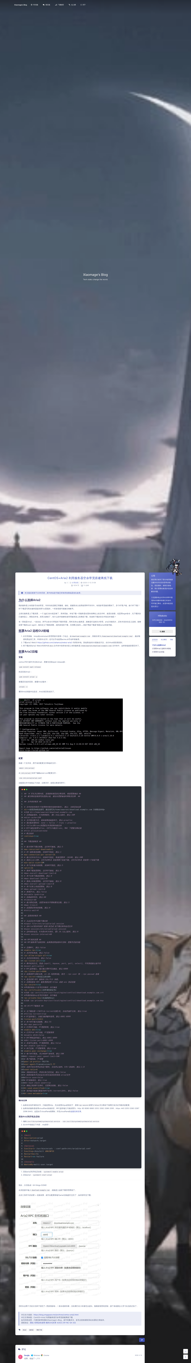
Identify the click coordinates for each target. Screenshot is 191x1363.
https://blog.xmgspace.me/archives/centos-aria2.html (56, 1315)
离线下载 (39, 1330)
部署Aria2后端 (159, 652)
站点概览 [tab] (164, 639)
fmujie (27, 1355)
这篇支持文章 (76, 1111)
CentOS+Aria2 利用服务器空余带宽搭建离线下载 (80, 578)
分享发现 (75, 583)
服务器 (31, 1330)
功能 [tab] (171, 639)
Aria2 (24, 1330)
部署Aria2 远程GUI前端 (162, 648)
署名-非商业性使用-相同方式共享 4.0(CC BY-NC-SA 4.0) (53, 1323)
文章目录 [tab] (155, 639)
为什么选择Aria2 (159, 645)
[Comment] (185, 1351)
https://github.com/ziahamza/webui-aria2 (54, 642)
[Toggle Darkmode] (185, 1356)
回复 (139, 1360)
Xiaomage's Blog (20, 5)
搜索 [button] (163, 631)
